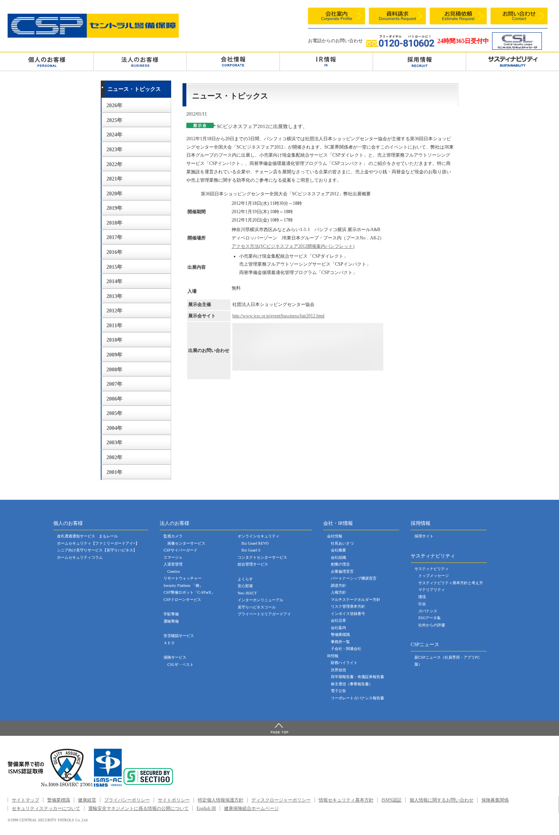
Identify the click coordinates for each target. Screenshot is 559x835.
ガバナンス (427, 611)
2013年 (114, 296)
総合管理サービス (253, 564)
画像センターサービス (186, 543)
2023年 (114, 149)
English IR (206, 808)
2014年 (114, 281)
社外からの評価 (431, 625)
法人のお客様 (140, 61)
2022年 (114, 164)
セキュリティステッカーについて (46, 808)
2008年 (114, 369)
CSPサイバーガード (180, 550)
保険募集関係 (495, 800)
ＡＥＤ (169, 643)
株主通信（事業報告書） (352, 684)
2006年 (114, 399)
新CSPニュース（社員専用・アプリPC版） (447, 661)
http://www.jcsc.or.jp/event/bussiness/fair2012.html (278, 315)
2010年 (114, 340)
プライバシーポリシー (127, 800)
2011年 (114, 325)
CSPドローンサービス (182, 599)
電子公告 (338, 691)
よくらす (245, 579)
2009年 (114, 355)
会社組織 (338, 557)
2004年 (114, 428)
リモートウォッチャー (183, 578)
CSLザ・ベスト (180, 664)
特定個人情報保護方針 (220, 800)
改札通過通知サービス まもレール (87, 536)
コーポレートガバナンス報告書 (357, 698)
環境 (422, 597)
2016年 (114, 252)
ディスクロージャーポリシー (281, 800)
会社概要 (338, 550)
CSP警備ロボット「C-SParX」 (189, 592)
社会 (422, 604)
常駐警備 (171, 614)
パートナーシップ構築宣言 (353, 578)
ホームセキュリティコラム (80, 557)
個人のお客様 (46, 61)
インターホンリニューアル (260, 600)
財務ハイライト (344, 663)
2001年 (114, 472)
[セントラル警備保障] (93, 36)
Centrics (173, 571)
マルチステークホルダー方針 (355, 599)
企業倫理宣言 (342, 571)
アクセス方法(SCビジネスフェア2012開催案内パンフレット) (293, 246)
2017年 (114, 237)
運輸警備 (171, 621)
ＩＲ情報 (326, 61)
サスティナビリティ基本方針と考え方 (450, 583)
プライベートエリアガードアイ (264, 614)
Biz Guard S (250, 550)
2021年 (114, 179)
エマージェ (173, 557)
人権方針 (338, 592)
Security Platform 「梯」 (183, 585)
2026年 (114, 105)
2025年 (114, 120)
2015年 (114, 267)
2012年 (114, 311)
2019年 (114, 208)
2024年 (114, 135)
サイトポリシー (174, 800)
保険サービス (175, 657)
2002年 (114, 457)
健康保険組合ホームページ (251, 808)
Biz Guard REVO (254, 543)
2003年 (114, 442)
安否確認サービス (179, 636)
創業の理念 (340, 564)
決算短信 (338, 670)
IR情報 (332, 656)
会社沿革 (338, 620)
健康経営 (87, 800)
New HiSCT (247, 593)
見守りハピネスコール (257, 607)
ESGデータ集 (429, 618)
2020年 (114, 193)
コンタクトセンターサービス (262, 557)
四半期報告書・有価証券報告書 (357, 677)
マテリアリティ (431, 590)
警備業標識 (340, 634)
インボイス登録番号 (348, 614)
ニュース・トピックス (134, 89)
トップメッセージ (433, 576)
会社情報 (233, 61)
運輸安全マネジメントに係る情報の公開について (138, 808)
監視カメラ (173, 536)
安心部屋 (245, 586)
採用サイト (424, 536)
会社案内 (338, 628)
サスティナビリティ (431, 569)
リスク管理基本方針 (348, 606)
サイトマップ (25, 800)
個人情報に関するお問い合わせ (441, 800)
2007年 (114, 384)
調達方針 (338, 585)
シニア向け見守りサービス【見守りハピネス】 (97, 550)
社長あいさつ (342, 543)
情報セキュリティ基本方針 (346, 800)
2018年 (114, 223)
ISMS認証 (391, 800)
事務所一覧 (340, 642)
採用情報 (419, 61)
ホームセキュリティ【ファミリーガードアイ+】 (98, 543)
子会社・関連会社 (346, 648)
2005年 (114, 413)
